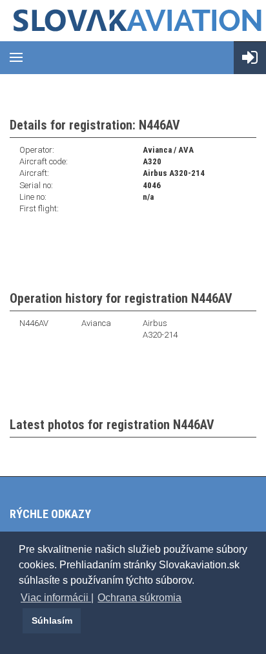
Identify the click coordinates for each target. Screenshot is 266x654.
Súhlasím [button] (52, 620)
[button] (21, 620)
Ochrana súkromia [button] (139, 597)
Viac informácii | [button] (57, 597)
